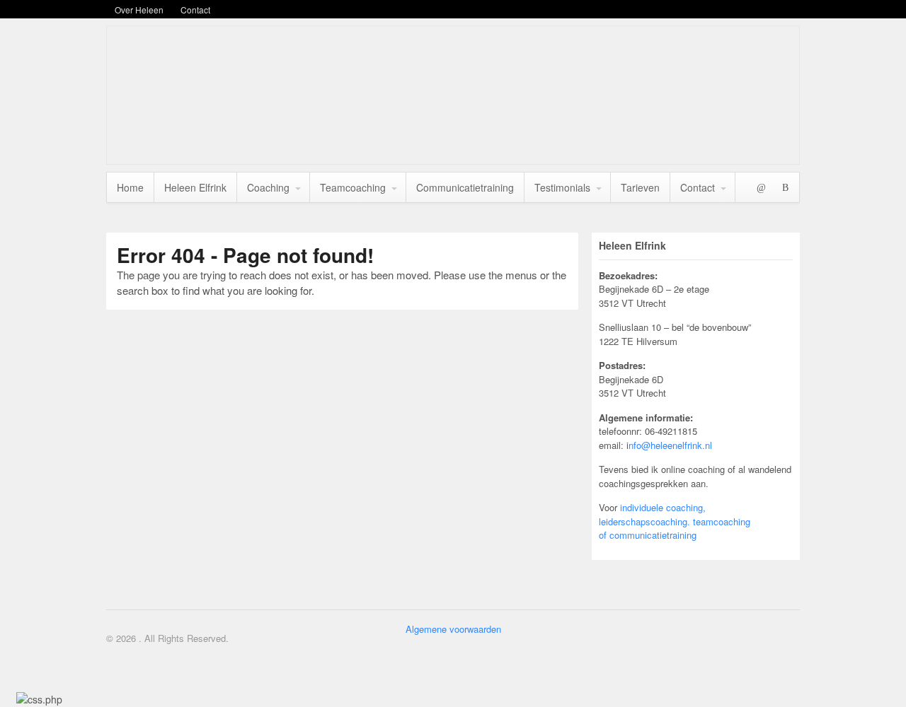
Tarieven (640, 187)
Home (130, 187)
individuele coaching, (663, 507)
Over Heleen (139, 10)
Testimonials (562, 187)
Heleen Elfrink (195, 187)
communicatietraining (652, 535)
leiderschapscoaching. (644, 521)
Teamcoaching (353, 187)
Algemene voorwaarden (453, 629)
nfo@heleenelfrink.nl (670, 445)
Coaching (268, 187)
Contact (195, 10)
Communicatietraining (465, 187)
